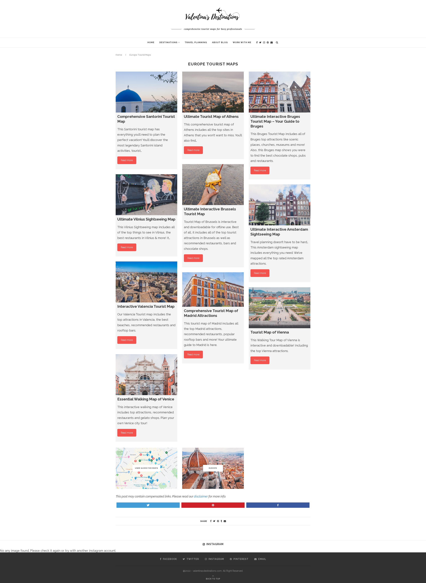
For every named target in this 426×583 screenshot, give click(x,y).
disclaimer (201, 496)
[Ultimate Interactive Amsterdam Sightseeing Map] (279, 205)
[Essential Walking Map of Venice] (146, 374)
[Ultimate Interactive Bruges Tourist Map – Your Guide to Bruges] (279, 92)
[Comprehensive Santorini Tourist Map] (146, 92)
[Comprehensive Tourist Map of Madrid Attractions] (213, 289)
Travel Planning (196, 42)
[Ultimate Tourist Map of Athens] (213, 92)
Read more (127, 160)
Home (150, 42)
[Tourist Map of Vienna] (279, 307)
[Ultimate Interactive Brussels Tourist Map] (213, 184)
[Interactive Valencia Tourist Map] (146, 282)
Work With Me (242, 42)
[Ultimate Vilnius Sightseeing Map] (146, 194)
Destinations (168, 42)
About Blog (220, 42)
